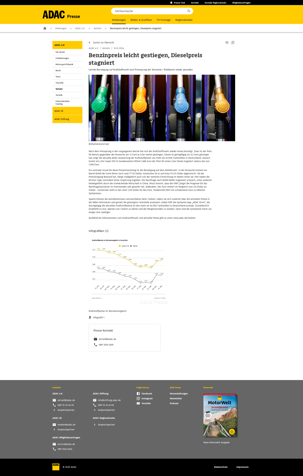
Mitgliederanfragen (241, 2)
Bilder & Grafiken (141, 20)
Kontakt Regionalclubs (215, 2)
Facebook (147, 393)
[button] (189, 11)
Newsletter (176, 398)
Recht (58, 70)
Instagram (147, 398)
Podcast (174, 403)
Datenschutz (221, 467)
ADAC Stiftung (61, 119)
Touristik (59, 82)
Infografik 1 (98, 317)
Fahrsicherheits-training (63, 102)
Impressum (242, 467)
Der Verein (60, 52)
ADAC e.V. (80, 28)
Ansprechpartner (66, 410)
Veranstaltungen (179, 393)
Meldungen (61, 28)
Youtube (146, 403)
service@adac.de (66, 444)
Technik (59, 95)
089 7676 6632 (65, 449)
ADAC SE (58, 111)
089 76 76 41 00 (106, 405)
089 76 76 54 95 (66, 405)
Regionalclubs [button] (183, 20)
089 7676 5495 (106, 344)
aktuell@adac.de (107, 339)
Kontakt (195, 2)
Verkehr (97, 28)
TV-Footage (164, 20)
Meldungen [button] (119, 20)
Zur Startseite (45, 28)
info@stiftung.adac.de (109, 400)
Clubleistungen (62, 58)
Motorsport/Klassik (64, 64)
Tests (58, 76)
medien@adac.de (66, 424)
